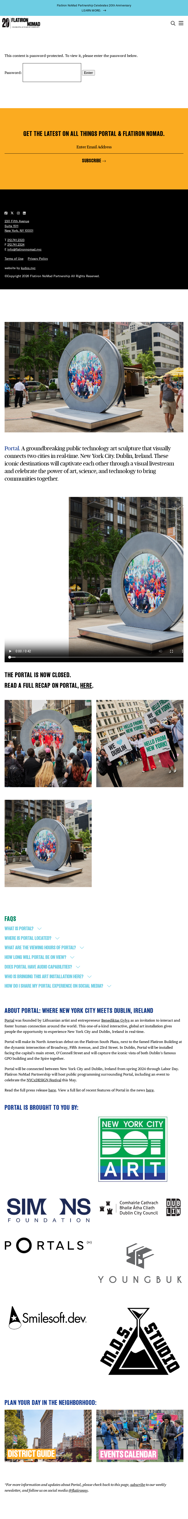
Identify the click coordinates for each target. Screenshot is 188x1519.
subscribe (137, 1484)
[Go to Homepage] (20, 23)
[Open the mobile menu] (181, 23)
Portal (9, 1020)
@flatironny (78, 1490)
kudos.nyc (28, 268)
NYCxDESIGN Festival (44, 1080)
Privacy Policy (38, 258)
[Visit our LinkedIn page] (24, 213)
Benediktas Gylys (115, 1020)
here (86, 685)
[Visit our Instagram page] (19, 213)
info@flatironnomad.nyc (24, 249)
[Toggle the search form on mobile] (173, 23)
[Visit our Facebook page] (6, 213)
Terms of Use (14, 258)
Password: (14, 72)
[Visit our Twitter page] (13, 213)
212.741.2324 (16, 244)
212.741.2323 (16, 240)
